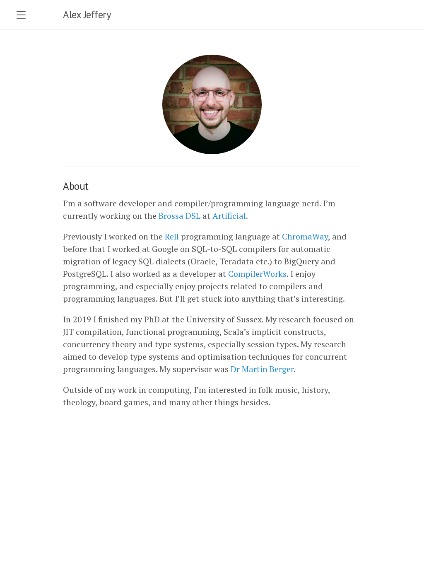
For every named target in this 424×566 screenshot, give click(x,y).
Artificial (229, 215)
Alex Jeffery (87, 14)
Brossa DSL (179, 215)
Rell (172, 236)
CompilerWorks (257, 273)
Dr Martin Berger (262, 369)
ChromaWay (305, 236)
